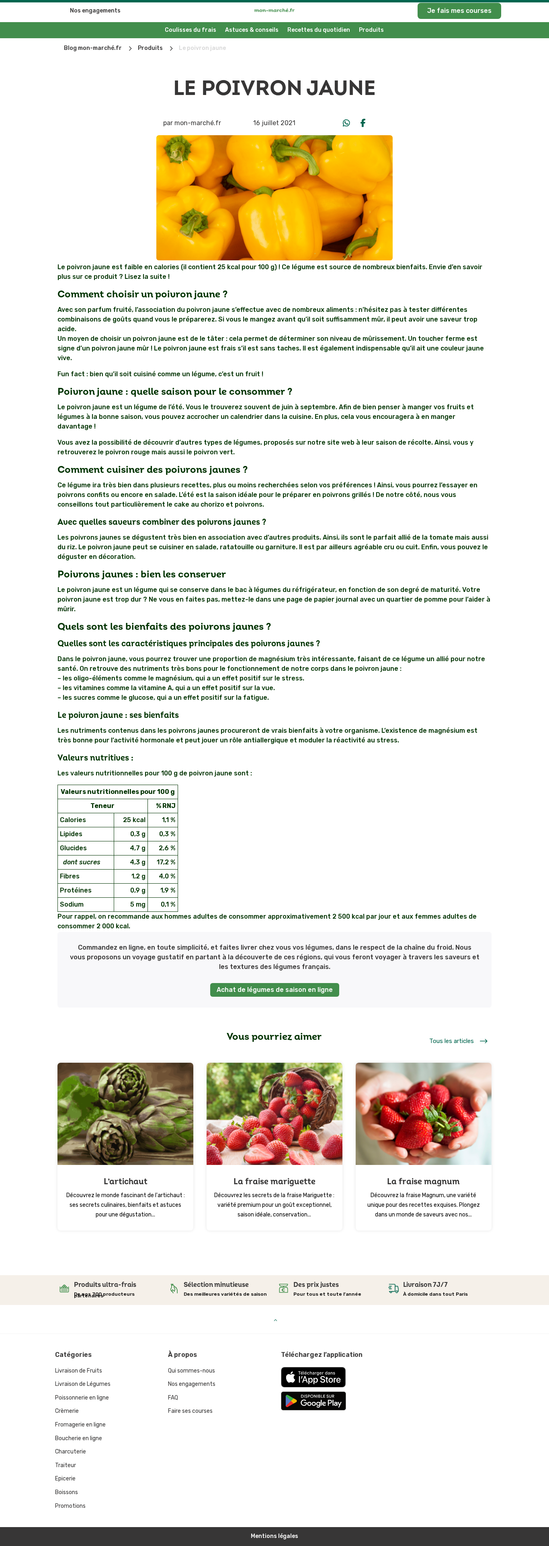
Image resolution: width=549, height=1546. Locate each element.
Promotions (70, 1506)
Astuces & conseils (252, 30)
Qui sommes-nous (191, 1370)
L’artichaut (125, 1182)
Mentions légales (274, 1536)
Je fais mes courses (459, 10)
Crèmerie (67, 1411)
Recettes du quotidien (318, 30)
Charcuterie (70, 1451)
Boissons (66, 1492)
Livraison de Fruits (78, 1370)
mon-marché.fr (197, 123)
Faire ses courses (190, 1411)
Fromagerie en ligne (80, 1424)
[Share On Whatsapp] (346, 123)
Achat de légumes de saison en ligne (275, 990)
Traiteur (65, 1465)
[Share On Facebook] (363, 123)
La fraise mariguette (274, 1182)
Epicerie (65, 1478)
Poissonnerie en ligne (82, 1397)
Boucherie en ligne (78, 1438)
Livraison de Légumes (83, 1384)
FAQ (173, 1397)
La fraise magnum (423, 1182)
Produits (371, 30)
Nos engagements (95, 10)
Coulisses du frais (190, 30)
